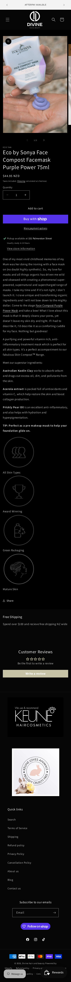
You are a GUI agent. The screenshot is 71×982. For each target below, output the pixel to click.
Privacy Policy (16, 854)
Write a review (35, 674)
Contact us (14, 888)
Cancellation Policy (19, 862)
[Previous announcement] (7, 5)
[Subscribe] (54, 912)
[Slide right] (44, 140)
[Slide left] (27, 140)
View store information (21, 248)
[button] (7, 19)
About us (13, 871)
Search (12, 819)
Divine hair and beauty (33, 963)
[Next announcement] (64, 5)
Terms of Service (17, 828)
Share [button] (10, 600)
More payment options (35, 228)
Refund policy (16, 845)
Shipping (21, 181)
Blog (10, 880)
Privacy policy (40, 968)
